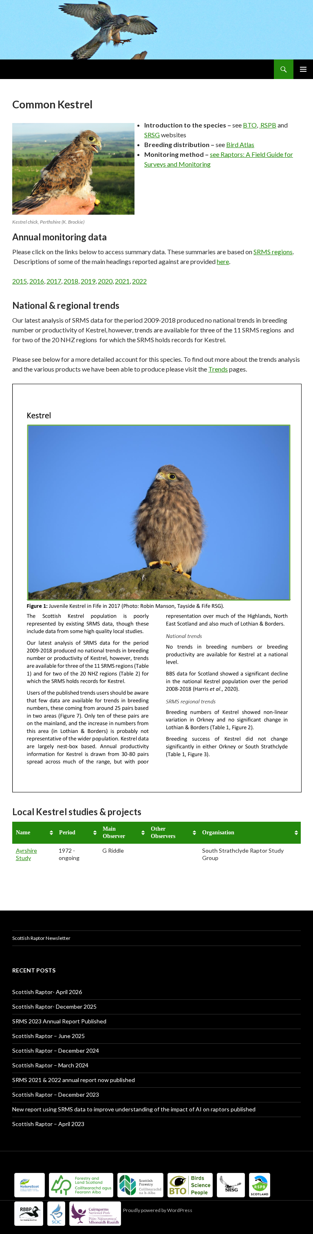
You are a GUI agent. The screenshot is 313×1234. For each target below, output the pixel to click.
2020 (105, 281)
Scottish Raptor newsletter (41, 938)
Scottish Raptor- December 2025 (54, 1006)
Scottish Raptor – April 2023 (48, 1123)
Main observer (114, 832)
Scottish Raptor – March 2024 (50, 1065)
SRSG (152, 135)
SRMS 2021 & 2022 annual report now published (73, 1079)
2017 (53, 281)
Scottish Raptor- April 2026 (47, 991)
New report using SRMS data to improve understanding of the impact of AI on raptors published (134, 1109)
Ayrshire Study (26, 854)
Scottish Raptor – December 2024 (55, 1050)
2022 (139, 281)
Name (23, 832)
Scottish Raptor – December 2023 (55, 1094)
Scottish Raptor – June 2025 (48, 1035)
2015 (19, 281)
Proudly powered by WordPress (157, 1210)
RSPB (268, 125)
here (223, 261)
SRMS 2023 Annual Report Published (59, 1021)
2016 (36, 281)
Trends (218, 369)
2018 (71, 281)
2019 (88, 281)
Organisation (218, 832)
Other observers (163, 832)
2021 (122, 281)
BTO (250, 125)
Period (67, 832)
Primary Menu (303, 69)
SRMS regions (273, 251)
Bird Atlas (240, 144)
